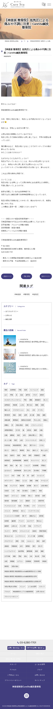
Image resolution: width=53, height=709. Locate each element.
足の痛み (36, 471)
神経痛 (15, 405)
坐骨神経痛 (17, 471)
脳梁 (35, 430)
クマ (33, 506)
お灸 (21, 440)
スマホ (41, 445)
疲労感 (37, 496)
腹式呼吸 (21, 551)
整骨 (6, 465)
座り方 (40, 546)
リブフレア (37, 526)
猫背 (20, 415)
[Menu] (49, 4)
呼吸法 (43, 465)
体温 (24, 455)
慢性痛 (7, 501)
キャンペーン (35, 460)
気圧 (15, 440)
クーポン (40, 410)
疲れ (25, 556)
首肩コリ (14, 450)
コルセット (30, 541)
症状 (19, 506)
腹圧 (43, 541)
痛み (11, 465)
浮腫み (18, 481)
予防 (25, 400)
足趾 (21, 395)
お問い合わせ (40, 592)
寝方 (34, 546)
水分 (13, 476)
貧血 (29, 526)
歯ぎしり (35, 450)
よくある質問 (32, 587)
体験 (14, 556)
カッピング (40, 476)
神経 (14, 415)
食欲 (40, 491)
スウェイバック (24, 531)
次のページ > (46, 276)
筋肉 (25, 390)
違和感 (41, 516)
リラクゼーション (18, 410)
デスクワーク (9, 541)
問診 (20, 556)
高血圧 (7, 496)
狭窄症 (15, 531)
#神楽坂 (18, 294)
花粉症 (34, 531)
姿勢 (25, 415)
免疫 (18, 455)
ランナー (7, 531)
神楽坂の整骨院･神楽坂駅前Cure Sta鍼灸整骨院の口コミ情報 (23, 571)
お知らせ (8, 315)
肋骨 (36, 551)
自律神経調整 (17, 460)
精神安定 (15, 511)
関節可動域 (42, 531)
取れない (39, 521)
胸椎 (42, 551)
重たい (30, 496)
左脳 (6, 435)
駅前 (27, 425)
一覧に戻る (26, 276)
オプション (15, 496)
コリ (21, 501)
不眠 (20, 390)
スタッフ (42, 587)
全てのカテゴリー (11, 311)
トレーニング (34, 390)
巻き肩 (37, 556)
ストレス (7, 511)
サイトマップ (40, 680)
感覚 (31, 481)
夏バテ (24, 516)
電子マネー (33, 445)
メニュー (22, 587)
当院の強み (15, 566)
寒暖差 (12, 561)
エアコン (20, 561)
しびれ (22, 405)
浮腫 (18, 476)
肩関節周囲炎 (9, 430)
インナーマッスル (33, 511)
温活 (6, 455)
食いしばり (44, 450)
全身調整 (35, 465)
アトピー (21, 521)
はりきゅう (8, 471)
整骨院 (7, 566)
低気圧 (42, 395)
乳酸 (6, 486)
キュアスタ (13, 486)
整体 (6, 390)
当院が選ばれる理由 (11, 587)
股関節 (28, 546)
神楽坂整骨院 (17, 445)
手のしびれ (37, 420)
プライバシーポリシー (11, 597)
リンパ (7, 476)
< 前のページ (7, 276)
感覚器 (7, 546)
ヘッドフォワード (10, 551)
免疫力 (12, 455)
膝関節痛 (29, 551)
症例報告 (28, 561)
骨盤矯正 (37, 455)
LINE (33, 410)
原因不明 (41, 501)
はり (6, 395)
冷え (28, 410)
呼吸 (11, 395)
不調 (43, 556)
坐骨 (43, 496)
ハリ (34, 501)
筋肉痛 (7, 521)
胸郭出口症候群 (26, 420)
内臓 (44, 455)
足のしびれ (27, 471)
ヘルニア (27, 465)
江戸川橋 (7, 556)
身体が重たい (33, 435)
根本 (38, 541)
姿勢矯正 (7, 405)
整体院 (22, 450)
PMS (18, 491)
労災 (22, 541)
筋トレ (23, 511)
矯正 (18, 435)
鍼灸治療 (8, 319)
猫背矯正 (7, 460)
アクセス (7, 592)
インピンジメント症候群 (12, 516)
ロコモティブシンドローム (13, 400)
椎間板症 (15, 420)
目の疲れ (25, 491)
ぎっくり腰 (8, 440)
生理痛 (29, 486)
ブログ (35, 395)
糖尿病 (22, 486)
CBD (31, 556)
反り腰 (32, 415)
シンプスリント (20, 536)
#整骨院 (26, 294)
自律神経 (13, 390)
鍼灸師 (7, 526)
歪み (28, 450)
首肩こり (42, 440)
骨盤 (38, 415)
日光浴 (7, 491)
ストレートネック (31, 440)
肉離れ (7, 425)
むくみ (25, 481)
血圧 (33, 476)
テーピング (44, 481)
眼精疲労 (38, 400)
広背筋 (23, 496)
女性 (24, 435)
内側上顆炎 (19, 425)
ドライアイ (41, 506)
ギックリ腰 (31, 536)
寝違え (46, 420)
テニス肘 (22, 526)
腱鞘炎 (12, 435)
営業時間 (36, 561)
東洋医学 (7, 415)
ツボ (13, 491)
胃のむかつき (9, 536)
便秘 (36, 481)
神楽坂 (44, 561)
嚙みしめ (7, 410)
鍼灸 (42, 390)
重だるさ (29, 405)
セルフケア (30, 521)
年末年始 (7, 445)
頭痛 (42, 405)
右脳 (41, 430)
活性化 (29, 430)
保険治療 (7, 420)
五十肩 (18, 430)
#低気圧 (35, 294)
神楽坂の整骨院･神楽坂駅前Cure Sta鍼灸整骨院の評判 (21, 576)
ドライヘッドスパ (36, 425)
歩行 (21, 546)
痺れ (25, 445)
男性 (41, 435)
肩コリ (36, 486)
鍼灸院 (26, 460)
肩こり (46, 400)
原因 (17, 541)
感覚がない (32, 516)
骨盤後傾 (14, 546)
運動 (30, 400)
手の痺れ (26, 506)
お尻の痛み (44, 486)
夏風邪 (28, 501)
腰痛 (44, 415)
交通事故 (40, 536)
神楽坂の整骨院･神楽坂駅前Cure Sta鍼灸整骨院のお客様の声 (23, 581)
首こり (44, 460)
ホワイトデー (9, 481)
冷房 (6, 561)
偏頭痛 (14, 521)
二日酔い (33, 491)
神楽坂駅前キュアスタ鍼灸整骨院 (23, 592)
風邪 (30, 455)
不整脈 (44, 471)
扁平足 (28, 395)
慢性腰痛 (14, 501)
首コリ (7, 450)
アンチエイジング (10, 506)
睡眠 (36, 405)
